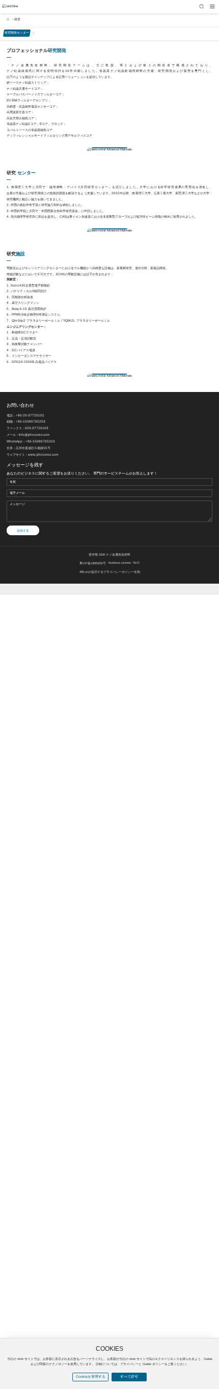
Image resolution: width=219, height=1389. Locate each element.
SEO (136, 562)
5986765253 (35, 421)
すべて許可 (129, 1376)
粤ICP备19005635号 (92, 563)
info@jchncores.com (34, 434)
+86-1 (20, 421)
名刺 (137, 571)
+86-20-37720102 (30, 415)
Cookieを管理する (90, 1376)
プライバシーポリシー (118, 571)
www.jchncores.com (43, 454)
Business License (119, 562)
